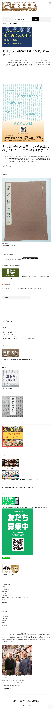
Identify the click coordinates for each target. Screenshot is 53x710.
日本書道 (18, 637)
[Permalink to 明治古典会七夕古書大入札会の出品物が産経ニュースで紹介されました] (23, 142)
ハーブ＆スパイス (11, 634)
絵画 (19, 639)
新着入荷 (4, 620)
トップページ (5, 595)
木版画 (36, 637)
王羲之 (3, 639)
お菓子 (3, 634)
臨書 (24, 639)
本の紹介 (4, 623)
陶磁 (36, 639)
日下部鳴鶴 (13, 637)
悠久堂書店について (6, 584)
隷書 (38, 639)
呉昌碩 (38, 634)
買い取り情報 (5, 625)
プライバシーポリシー (6, 600)
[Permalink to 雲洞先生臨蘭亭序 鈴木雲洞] (26, 210)
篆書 (16, 639)
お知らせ (3, 71)
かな (7, 634)
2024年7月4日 (4, 69)
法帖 (41, 637)
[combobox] (22, 19)
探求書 (3, 599)
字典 (47, 634)
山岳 (5, 637)
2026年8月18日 (5, 243)
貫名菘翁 (31, 639)
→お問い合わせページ (7, 688)
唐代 (41, 634)
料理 (10, 637)
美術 (21, 639)
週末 (34, 639)
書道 (33, 637)
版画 (49, 637)
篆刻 (14, 639)
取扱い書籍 (4, 591)
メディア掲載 (8, 166)
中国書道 (17, 634)
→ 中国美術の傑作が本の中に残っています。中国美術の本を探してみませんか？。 (20, 359)
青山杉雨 (43, 639)
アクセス (4, 586)
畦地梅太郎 (7, 639)
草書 (26, 639)
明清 (29, 637)
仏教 (31, 634)
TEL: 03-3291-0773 (7, 321)
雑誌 (40, 639)
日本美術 (23, 637)
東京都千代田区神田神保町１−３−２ (10, 320)
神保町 (11, 639)
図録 (43, 634)
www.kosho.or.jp (8, 278)
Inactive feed (7, 284)
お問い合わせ (5, 587)
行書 (28, 639)
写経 (33, 634)
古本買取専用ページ (6, 589)
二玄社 (28, 634)
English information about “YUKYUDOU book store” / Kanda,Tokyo (17, 487)
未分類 (3, 622)
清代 (45, 637)
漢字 (47, 637)
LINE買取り (4, 602)
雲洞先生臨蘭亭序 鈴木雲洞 (9, 245)
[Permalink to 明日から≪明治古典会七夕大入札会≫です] (17, 46)
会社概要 (5, 677)
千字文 (35, 634)
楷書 (39, 637)
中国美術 (5, 593)
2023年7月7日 (4, 165)
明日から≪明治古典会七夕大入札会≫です (25, 52)
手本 (7, 637)
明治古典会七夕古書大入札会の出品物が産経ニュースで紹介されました (25, 148)
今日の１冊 (4, 618)
